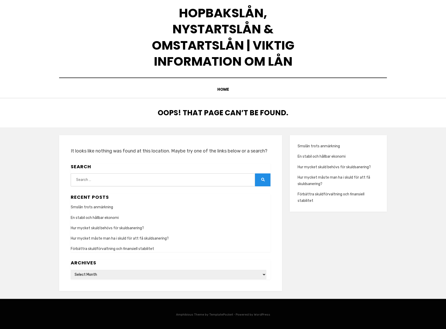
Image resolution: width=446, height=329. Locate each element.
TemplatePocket (221, 314)
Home (223, 89)
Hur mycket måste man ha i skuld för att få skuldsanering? (120, 238)
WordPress (262, 314)
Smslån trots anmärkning (92, 207)
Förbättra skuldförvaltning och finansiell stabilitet (112, 249)
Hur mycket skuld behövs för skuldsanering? (107, 228)
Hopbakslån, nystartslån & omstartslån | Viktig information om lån (223, 37)
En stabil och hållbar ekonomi (95, 218)
